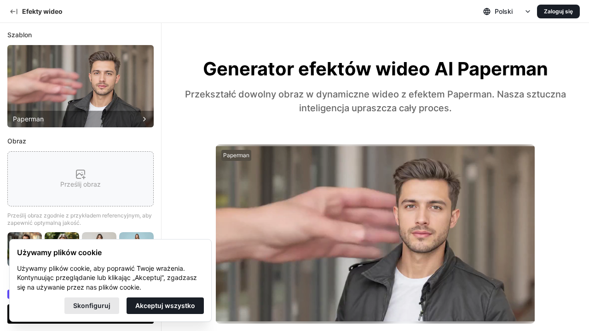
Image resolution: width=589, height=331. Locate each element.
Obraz (16, 141)
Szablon (19, 35)
